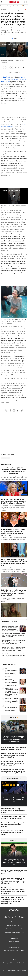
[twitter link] (9, 917)
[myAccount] (25, 2)
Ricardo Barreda (16, 5)
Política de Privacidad (20, 963)
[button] (2, 2)
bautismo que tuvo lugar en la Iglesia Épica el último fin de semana (13, 79)
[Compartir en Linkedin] (15, 67)
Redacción (11, 941)
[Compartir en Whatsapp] (4, 67)
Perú (21, 929)
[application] (14, 49)
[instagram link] (12, 917)
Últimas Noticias (16, 932)
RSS (23, 932)
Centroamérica (7, 932)
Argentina (6, 950)
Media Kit (16, 954)
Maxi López (8, 5)
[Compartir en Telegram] (18, 67)
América (9, 925)
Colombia (14, 925)
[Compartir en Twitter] (11, 67)
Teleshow (4, 10)
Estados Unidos (10, 929)
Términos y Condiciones (8, 963)
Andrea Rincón (5, 458)
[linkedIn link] (22, 917)
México (16, 929)
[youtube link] (15, 917)
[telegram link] (19, 917)
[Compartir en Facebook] (8, 67)
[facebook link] (5, 917)
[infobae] (14, 2)
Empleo (17, 941)
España (19, 925)
